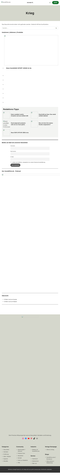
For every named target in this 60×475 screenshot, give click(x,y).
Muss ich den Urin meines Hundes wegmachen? (46, 123)
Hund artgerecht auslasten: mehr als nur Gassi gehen (18, 123)
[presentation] (31, 50)
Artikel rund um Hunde (10, 299)
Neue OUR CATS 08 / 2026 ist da (19, 132)
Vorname (12, 145)
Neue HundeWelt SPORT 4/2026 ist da (18, 68)
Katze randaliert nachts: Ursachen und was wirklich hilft (19, 115)
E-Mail (12, 156)
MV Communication (36, 469)
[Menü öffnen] (50, 2)
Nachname (13, 151)
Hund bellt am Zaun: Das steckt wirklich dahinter (47, 115)
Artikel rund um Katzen (10, 301)
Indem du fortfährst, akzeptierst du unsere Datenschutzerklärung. (28, 162)
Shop (55, 2)
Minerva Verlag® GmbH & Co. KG (16, 469)
